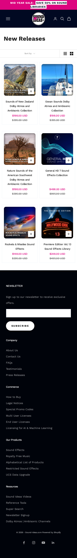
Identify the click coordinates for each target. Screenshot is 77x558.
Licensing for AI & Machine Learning (29, 428)
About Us (12, 350)
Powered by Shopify (51, 532)
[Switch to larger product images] (65, 54)
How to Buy (13, 396)
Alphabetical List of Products (25, 462)
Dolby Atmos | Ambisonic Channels (28, 521)
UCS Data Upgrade (18, 474)
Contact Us (13, 356)
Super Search (15, 508)
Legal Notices (14, 403)
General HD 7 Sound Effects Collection (57, 173)
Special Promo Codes (19, 409)
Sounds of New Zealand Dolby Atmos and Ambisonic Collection (20, 106)
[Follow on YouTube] (43, 543)
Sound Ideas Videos (18, 496)
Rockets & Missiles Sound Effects (19, 246)
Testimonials (14, 368)
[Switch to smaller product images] (71, 54)
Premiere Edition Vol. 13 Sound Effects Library (57, 246)
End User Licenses (18, 421)
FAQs (9, 362)
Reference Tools (16, 502)
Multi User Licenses (18, 415)
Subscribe (20, 325)
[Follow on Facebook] (24, 543)
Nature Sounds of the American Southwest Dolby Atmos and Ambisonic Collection (19, 177)
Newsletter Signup (18, 515)
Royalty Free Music (18, 456)
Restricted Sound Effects (22, 468)
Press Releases (15, 374)
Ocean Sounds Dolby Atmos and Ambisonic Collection (57, 106)
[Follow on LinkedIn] (53, 543)
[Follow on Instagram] (34, 543)
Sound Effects (15, 449)
